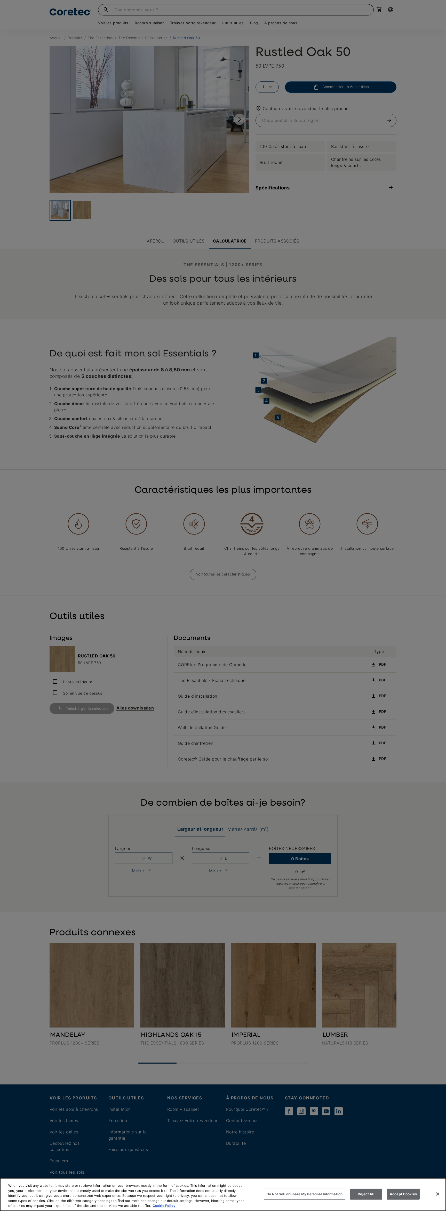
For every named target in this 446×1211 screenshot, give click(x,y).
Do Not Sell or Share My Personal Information (305, 1194)
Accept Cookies (403, 1194)
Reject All (366, 1194)
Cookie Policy (164, 1206)
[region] (223, 1194)
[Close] (437, 1194)
